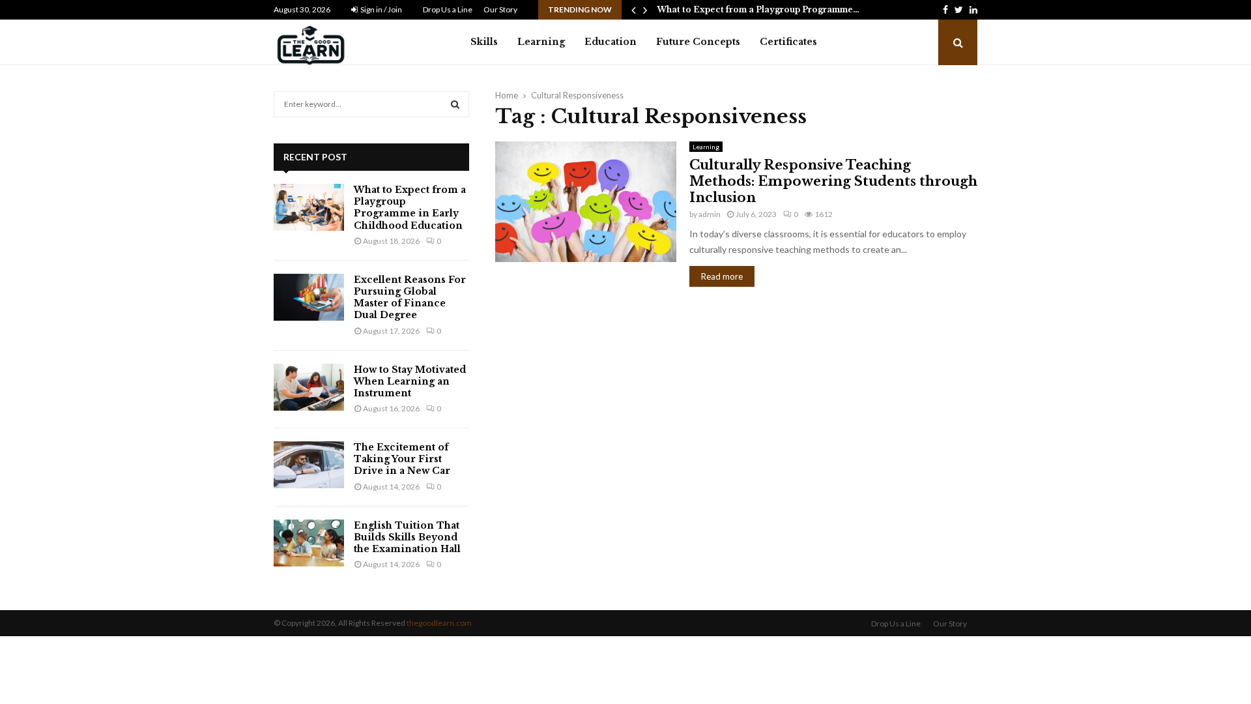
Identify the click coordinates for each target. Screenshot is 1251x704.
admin (709, 214)
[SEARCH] (455, 104)
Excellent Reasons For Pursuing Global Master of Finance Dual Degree (410, 297)
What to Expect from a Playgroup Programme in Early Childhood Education (410, 207)
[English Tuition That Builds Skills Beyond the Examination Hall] (309, 543)
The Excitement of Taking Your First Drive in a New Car (402, 459)
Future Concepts (698, 42)
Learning (541, 42)
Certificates (788, 42)
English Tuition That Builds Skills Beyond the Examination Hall (407, 537)
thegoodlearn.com (439, 623)
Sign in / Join (380, 9)
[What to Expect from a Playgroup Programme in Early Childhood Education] (309, 207)
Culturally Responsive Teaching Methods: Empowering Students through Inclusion (833, 181)
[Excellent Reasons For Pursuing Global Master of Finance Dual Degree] (309, 297)
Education (610, 42)
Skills (484, 42)
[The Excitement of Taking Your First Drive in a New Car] (309, 464)
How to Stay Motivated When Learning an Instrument (410, 381)
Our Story (500, 9)
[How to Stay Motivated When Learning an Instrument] (309, 387)
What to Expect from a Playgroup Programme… (758, 9)
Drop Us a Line (447, 9)
